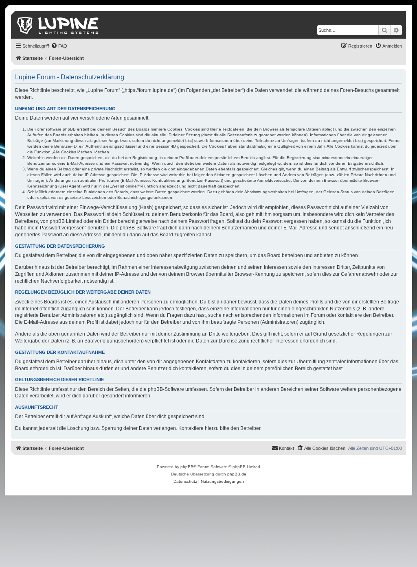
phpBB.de (236, 474)
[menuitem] (59, 46)
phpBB (186, 467)
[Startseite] (58, 25)
